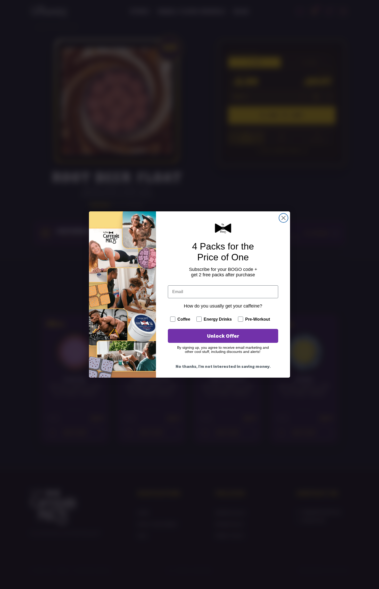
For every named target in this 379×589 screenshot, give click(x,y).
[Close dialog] (283, 217)
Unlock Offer (223, 336)
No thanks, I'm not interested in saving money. (223, 366)
